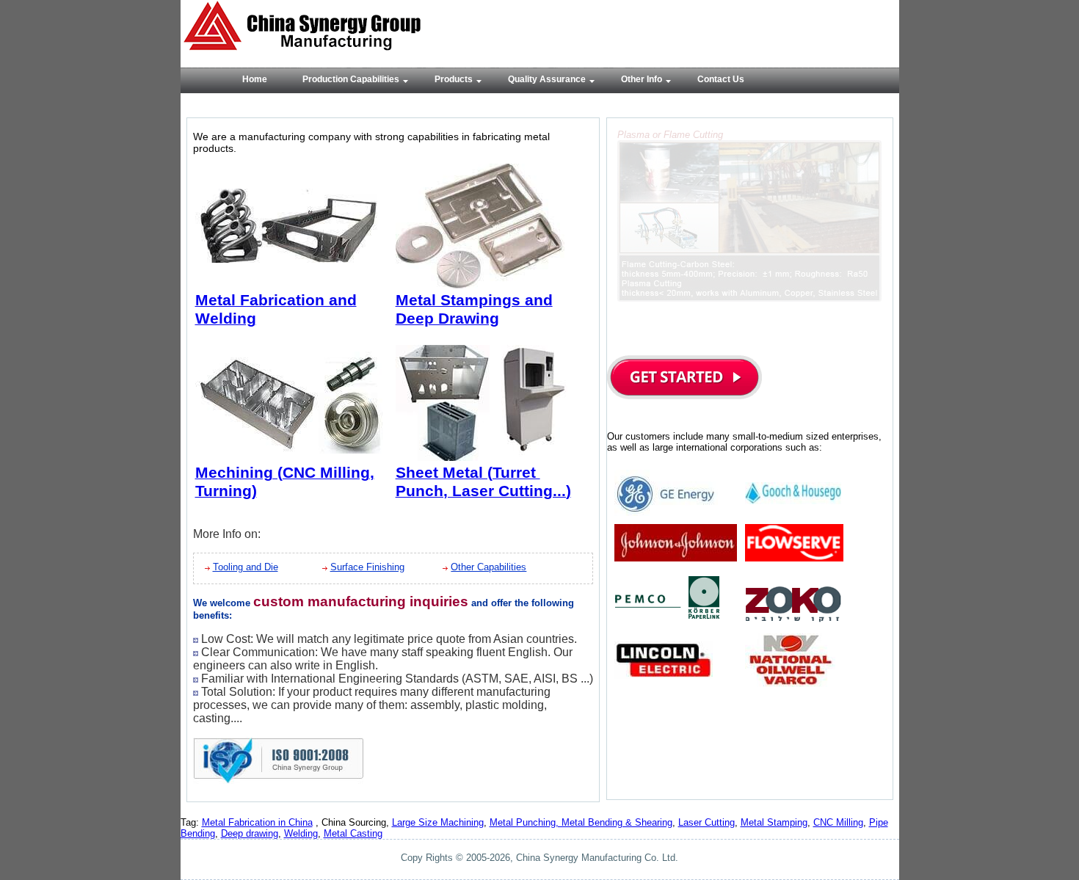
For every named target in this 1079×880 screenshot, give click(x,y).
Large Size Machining (438, 822)
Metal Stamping (774, 822)
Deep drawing (249, 833)
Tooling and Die (245, 566)
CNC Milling (838, 822)
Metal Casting (353, 833)
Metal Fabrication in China (257, 822)
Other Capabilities (488, 566)
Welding (301, 833)
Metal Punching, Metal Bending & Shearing (581, 822)
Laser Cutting (706, 822)
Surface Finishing (367, 566)
